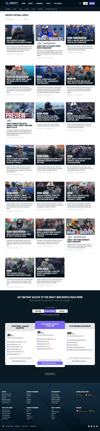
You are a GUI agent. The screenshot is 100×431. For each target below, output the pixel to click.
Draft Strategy (54, 394)
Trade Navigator (6, 415)
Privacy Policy (9, 426)
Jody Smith (69, 52)
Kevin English (40, 128)
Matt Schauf (39, 58)
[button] (21, 346)
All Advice (8, 9)
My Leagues (57, 3)
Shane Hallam (70, 130)
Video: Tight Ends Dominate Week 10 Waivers (78, 241)
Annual (61, 311)
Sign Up (92, 3)
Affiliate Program (55, 411)
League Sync (54, 403)
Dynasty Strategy (55, 395)
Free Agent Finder (6, 417)
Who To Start (5, 418)
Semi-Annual (50, 311)
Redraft (14, 9)
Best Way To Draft (6, 395)
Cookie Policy (33, 426)
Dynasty (20, 9)
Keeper (28, 418)
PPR (28, 397)
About (52, 410)
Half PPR (29, 395)
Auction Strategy (55, 401)
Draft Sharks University (50, 9)
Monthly (38, 311)
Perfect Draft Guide (6, 394)
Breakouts (4, 399)
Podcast (33, 9)
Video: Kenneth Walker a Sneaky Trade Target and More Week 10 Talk (19, 125)
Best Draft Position (6, 401)
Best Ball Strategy (55, 399)
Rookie (28, 415)
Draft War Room (6, 410)
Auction (28, 403)
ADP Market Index (6, 411)
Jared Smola (9, 54)
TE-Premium (30, 417)
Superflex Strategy (55, 397)
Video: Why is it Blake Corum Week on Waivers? (48, 47)
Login (85, 3)
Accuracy (53, 413)
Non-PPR (29, 394)
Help (52, 415)
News (23, 3)
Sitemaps (17, 426)
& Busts (9, 399)
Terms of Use (25, 426)
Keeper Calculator (6, 413)
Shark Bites (40, 9)
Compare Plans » (50, 374)
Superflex (29, 399)
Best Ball (27, 9)
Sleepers (4, 397)
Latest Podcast (5, 403)
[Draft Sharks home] (11, 3)
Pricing (53, 417)
